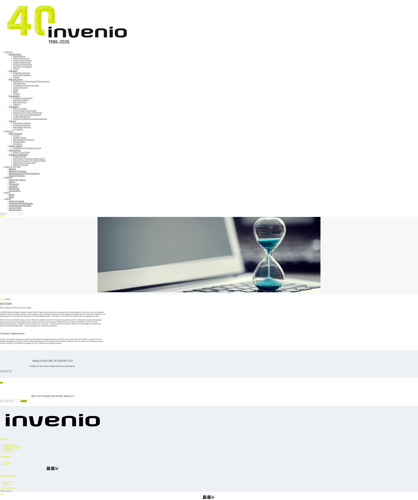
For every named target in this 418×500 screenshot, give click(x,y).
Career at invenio (9, 445)
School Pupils (8, 450)
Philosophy (7, 462)
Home (2, 299)
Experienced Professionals (12, 446)
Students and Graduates (12, 448)
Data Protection (9, 481)
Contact (6, 485)
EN (4, 216)
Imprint (6, 483)
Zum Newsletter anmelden (8, 488)
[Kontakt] (48, 470)
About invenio (8, 451)
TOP (2, 494)
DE (1, 216)
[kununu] (57, 470)
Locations (7, 464)
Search (23, 401)
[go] (21, 214)
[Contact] (53, 470)
